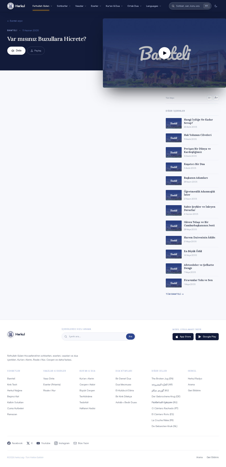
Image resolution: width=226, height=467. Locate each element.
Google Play (209, 336)
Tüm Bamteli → (175, 294)
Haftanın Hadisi (87, 408)
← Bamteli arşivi (15, 21)
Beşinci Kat (13, 396)
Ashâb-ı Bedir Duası (126, 402)
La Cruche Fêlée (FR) (163, 420)
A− (209, 97)
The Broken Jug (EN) (162, 378)
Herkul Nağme (14, 390)
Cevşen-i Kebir (87, 384)
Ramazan (12, 414)
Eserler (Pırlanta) (52, 384)
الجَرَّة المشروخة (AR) (162, 384)
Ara (130, 336)
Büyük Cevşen (87, 390)
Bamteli (12, 30)
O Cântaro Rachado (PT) (165, 408)
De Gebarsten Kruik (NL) (164, 426)
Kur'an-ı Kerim (87, 378)
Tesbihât (84, 402)
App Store (185, 336)
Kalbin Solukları (15, 402)
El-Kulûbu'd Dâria (125, 390)
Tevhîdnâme (86, 396)
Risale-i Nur (49, 390)
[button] (164, 53)
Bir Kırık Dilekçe (124, 396)
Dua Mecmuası (123, 384)
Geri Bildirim (194, 390)
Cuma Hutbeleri (15, 408)
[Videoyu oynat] (164, 53)
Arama (191, 384)
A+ (216, 97)
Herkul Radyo (195, 378)
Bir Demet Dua (123, 378)
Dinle (19, 50)
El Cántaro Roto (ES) (163, 414)
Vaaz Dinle (48, 378)
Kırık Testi (12, 384)
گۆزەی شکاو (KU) (160, 390)
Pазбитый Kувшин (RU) (164, 402)
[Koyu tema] (216, 6)
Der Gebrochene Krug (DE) (166, 396)
